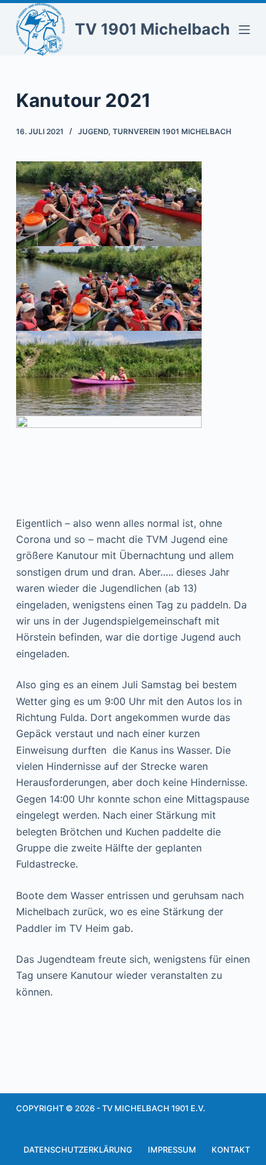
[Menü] (244, 29)
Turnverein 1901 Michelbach (172, 131)
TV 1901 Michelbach (152, 29)
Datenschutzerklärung (78, 1149)
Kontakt (231, 1149)
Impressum (172, 1149)
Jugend (93, 131)
